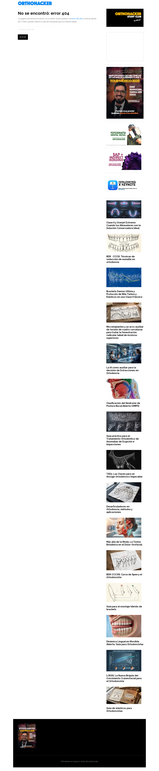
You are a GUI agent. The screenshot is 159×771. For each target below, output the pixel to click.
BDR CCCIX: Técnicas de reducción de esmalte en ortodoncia (120, 259)
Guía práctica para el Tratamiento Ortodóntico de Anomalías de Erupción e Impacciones (122, 440)
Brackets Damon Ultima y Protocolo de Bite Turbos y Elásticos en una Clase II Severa (124, 294)
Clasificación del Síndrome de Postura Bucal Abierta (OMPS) (123, 404)
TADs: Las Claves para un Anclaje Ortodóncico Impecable (124, 475)
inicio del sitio (77, 18)
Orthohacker (79, 3)
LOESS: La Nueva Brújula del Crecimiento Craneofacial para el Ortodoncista (124, 678)
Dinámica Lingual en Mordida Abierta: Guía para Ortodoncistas (124, 643)
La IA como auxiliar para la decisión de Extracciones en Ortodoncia (122, 370)
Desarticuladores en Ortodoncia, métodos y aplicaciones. (119, 509)
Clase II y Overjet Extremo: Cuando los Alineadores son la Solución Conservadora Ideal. (123, 225)
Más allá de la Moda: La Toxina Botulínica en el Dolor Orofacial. (124, 543)
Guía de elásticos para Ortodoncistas (119, 709)
